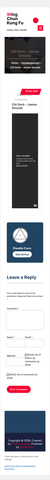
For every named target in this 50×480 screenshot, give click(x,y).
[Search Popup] (35, 20)
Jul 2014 (31, 91)
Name (11, 337)
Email (28, 337)
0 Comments (20, 99)
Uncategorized (30, 62)
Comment (13, 308)
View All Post (22, 254)
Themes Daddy (21, 443)
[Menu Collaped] (40, 28)
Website (11, 355)
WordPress (26, 447)
